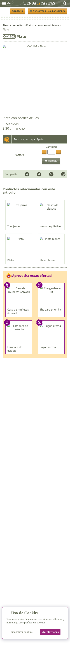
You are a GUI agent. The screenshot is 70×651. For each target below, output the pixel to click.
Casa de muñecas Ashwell (18, 311)
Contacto (17, 10)
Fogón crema (48, 347)
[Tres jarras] (19, 213)
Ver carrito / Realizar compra (49, 11)
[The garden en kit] (51, 296)
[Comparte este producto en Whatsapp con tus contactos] (63, 174)
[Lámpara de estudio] (19, 334)
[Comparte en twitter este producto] (39, 174)
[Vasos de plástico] (51, 213)
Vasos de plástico (50, 226)
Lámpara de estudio (14, 348)
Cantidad (51, 146)
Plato (10, 260)
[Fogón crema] (51, 334)
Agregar (52, 160)
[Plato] (19, 247)
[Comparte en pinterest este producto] (51, 174)
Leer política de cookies (31, 622)
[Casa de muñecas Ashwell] (19, 296)
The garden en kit (50, 309)
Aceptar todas (50, 631)
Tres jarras (13, 226)
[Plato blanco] (51, 247)
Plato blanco (47, 260)
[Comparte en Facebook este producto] (27, 174)
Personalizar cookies (21, 631)
